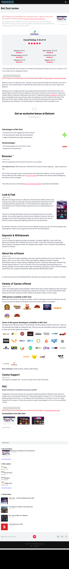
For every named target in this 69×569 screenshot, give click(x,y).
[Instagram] (66, 536)
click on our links (31, 175)
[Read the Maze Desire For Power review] (47, 310)
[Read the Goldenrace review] (38, 343)
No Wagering (53, 95)
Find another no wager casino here (55, 78)
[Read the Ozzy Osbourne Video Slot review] (57, 310)
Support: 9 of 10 (50, 60)
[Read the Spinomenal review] (51, 359)
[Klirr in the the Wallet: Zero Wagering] (4, 521)
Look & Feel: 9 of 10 (49, 55)
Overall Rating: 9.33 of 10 (34, 40)
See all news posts (6, 459)
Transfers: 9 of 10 (19, 60)
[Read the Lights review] (37, 310)
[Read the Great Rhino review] (27, 310)
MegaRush (7, 478)
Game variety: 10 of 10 (50, 50)
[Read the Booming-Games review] (30, 336)
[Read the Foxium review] (14, 343)
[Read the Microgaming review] (30, 350)
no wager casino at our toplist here (34, 18)
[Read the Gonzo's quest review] (17, 310)
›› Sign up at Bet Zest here (12, 75)
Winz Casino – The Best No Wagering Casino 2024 (21, 498)
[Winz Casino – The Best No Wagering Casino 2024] (4, 503)
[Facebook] (58, 536)
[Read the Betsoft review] (14, 336)
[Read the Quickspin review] (26, 359)
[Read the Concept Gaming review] (38, 336)
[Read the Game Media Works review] (30, 343)
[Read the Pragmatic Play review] (17, 359)
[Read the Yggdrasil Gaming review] (14, 366)
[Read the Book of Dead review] (7, 310)
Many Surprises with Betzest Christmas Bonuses (22, 450)
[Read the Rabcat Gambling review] (34, 359)
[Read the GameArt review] (22, 343)
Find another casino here (52, 410)
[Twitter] (62, 536)
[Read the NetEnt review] (38, 350)
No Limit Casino (8, 472)
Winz (5, 467)
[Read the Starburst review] (7, 319)
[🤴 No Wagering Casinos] (7, 1)
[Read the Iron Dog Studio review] (63, 343)
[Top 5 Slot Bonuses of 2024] (4, 529)
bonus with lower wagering (32, 184)
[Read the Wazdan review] (61, 359)
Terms (31, 545)
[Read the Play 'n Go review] (55, 350)
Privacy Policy (36, 545)
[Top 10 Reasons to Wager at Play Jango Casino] (4, 512)
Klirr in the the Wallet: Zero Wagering (18, 515)
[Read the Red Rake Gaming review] (42, 359)
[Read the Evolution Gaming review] (46, 336)
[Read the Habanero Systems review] (46, 343)
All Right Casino (8, 483)
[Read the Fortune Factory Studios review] (6, 343)
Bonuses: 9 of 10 (19, 50)
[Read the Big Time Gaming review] (22, 336)
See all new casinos (6, 488)
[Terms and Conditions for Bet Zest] (13, 155)
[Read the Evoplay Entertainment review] (55, 336)
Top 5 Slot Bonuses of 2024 (16, 524)
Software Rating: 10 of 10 (19, 55)
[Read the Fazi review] (63, 336)
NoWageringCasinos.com (39, 543)
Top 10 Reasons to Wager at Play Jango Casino (21, 506)
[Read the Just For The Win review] (6, 350)
